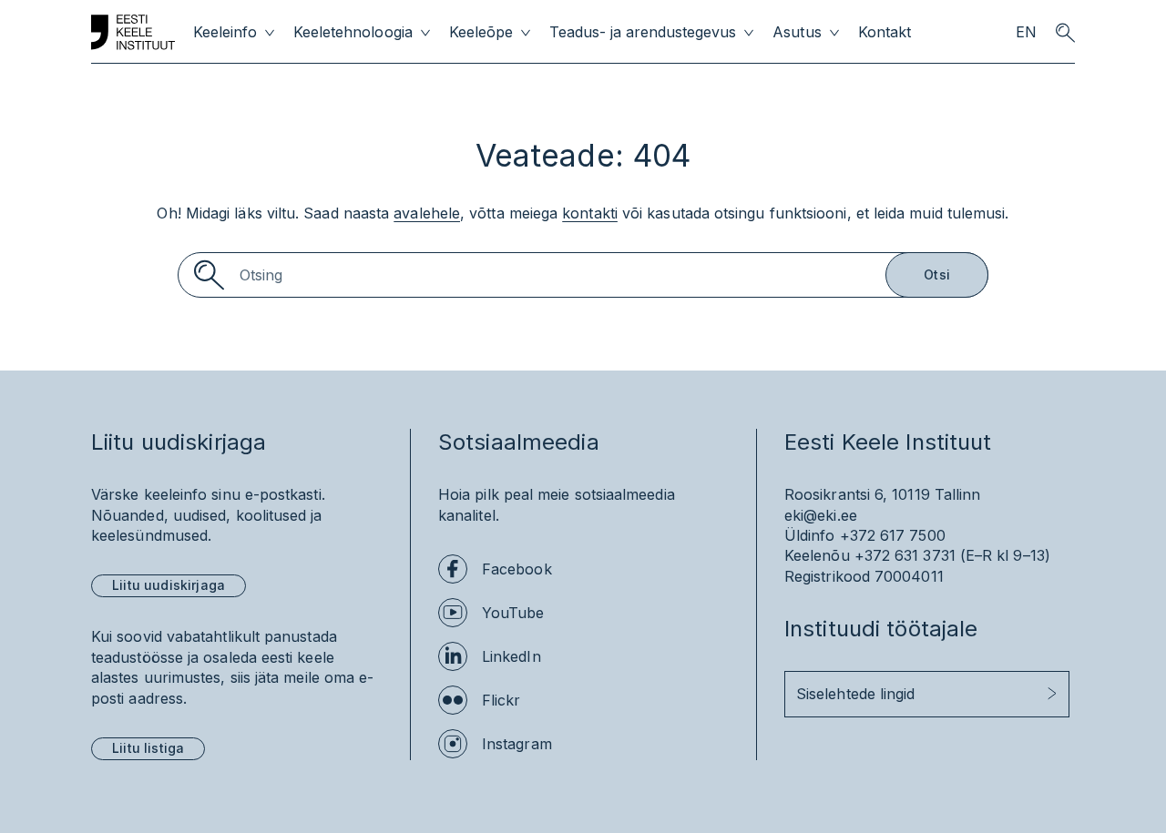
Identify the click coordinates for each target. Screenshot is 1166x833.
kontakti (590, 213)
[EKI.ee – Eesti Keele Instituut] (133, 32)
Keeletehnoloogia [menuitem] (352, 32)
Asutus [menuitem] (796, 32)
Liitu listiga (148, 748)
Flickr (501, 700)
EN (1026, 32)
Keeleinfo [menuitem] (225, 32)
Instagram (517, 744)
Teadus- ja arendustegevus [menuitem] (643, 32)
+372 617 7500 (893, 535)
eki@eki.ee (820, 515)
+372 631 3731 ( (910, 555)
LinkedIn (511, 656)
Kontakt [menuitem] (884, 32)
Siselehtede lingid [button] (855, 694)
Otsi (937, 274)
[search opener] (1065, 33)
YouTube (513, 613)
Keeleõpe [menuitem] (481, 32)
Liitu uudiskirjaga (168, 585)
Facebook (517, 569)
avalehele (427, 213)
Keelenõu (817, 555)
